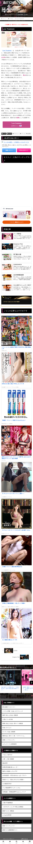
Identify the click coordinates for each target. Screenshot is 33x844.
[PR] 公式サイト (23, 150)
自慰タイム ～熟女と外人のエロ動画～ (13, 779)
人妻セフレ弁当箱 (7, 719)
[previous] (1, 683)
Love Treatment (7, 50)
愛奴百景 (5, 763)
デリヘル (23, 133)
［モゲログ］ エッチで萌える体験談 (12, 806)
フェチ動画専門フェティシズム (11, 787)
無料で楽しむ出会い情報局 (10, 715)
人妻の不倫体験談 (7, 802)
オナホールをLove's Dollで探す (12, 301)
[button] (29, 448)
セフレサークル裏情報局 (9, 744)
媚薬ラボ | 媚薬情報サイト (9, 830)
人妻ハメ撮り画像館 (8, 759)
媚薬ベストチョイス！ (8, 826)
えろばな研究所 (6, 815)
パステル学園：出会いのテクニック (12, 711)
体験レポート (9, 150)
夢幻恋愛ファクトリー (8, 707)
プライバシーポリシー (8, 839)
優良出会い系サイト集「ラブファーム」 (13, 735)
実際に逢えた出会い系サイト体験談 (12, 723)
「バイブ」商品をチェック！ (16, 222)
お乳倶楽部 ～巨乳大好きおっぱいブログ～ (14, 775)
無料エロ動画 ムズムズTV (9, 771)
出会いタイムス (6, 727)
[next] (31, 683)
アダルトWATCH (7, 755)
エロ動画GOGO (6, 783)
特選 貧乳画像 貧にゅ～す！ (10, 767)
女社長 (10, 133)
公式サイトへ (16, 125)
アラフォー (16, 133)
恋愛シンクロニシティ (8, 740)
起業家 (29, 133)
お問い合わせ (24, 839)
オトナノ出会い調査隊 (8, 731)
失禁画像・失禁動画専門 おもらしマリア (14, 792)
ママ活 (4, 133)
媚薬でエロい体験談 (8, 811)
